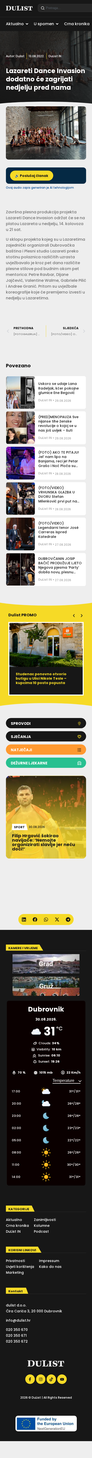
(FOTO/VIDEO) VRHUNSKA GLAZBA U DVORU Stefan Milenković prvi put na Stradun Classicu (57, 496)
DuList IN (55, 56)
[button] (74, 616)
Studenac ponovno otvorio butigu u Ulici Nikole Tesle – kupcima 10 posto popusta (41, 678)
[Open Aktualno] (27, 24)
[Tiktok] (51, 1379)
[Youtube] (61, 1379)
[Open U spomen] (57, 24)
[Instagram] (40, 1379)
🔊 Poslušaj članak (31, 176)
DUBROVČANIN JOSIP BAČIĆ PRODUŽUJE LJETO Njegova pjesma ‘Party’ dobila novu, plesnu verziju (60, 567)
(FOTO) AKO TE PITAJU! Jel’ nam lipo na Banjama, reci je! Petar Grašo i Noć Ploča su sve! (58, 461)
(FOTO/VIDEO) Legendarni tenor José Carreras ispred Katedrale (58, 530)
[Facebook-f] (30, 1379)
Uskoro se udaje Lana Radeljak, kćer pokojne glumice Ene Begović (58, 388)
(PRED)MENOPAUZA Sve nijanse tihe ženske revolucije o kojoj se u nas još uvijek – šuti (58, 423)
